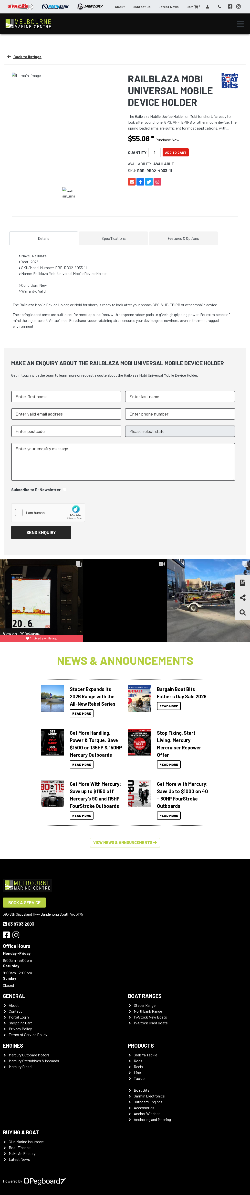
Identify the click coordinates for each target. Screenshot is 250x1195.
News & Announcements (125, 660)
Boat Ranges (145, 996)
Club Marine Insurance (26, 1141)
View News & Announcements (122, 842)
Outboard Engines (148, 1101)
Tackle (139, 1078)
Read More (81, 713)
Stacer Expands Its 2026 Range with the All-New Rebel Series (92, 696)
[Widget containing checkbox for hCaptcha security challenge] (48, 512)
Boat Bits (141, 1090)
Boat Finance (20, 1147)
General (14, 996)
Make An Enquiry (22, 1153)
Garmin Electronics (149, 1096)
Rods (138, 1060)
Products (141, 1045)
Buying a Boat (21, 1132)
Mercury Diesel (20, 1066)
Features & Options (183, 238)
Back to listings (27, 56)
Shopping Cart (20, 1022)
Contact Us (142, 7)
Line (137, 1072)
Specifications (114, 238)
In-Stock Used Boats (151, 1022)
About (120, 7)
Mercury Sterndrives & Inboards (34, 1060)
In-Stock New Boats (150, 1017)
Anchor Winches (147, 1113)
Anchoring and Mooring (152, 1119)
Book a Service (24, 902)
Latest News (168, 7)
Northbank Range (148, 1011)
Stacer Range (145, 1005)
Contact (15, 1011)
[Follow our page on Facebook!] (230, 6)
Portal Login (19, 1017)
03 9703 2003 (21, 924)
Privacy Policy (20, 1028)
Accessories (144, 1107)
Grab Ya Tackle (145, 1054)
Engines (13, 1045)
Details (43, 238)
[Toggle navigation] (240, 24)
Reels (138, 1066)
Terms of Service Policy (28, 1034)
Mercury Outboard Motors (29, 1054)
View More (51, 698)
